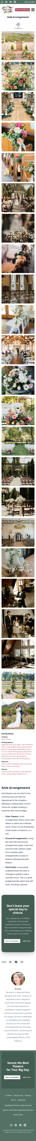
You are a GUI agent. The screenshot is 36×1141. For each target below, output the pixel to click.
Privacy (28, 1095)
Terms (13, 1100)
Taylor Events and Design (11, 766)
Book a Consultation (22, 9)
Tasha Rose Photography (21, 758)
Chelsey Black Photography (16, 747)
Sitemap (21, 1100)
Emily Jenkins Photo (24, 749)
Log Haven (16, 772)
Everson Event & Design (10, 764)
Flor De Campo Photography (12, 752)
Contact (8, 1095)
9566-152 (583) (29, 2)
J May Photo (27, 752)
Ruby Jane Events (26, 764)
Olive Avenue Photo (9, 756)
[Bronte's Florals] (8, 9)
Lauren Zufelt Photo (9, 754)
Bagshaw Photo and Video (11, 745)
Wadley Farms (22, 774)
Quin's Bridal (6, 739)
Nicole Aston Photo (24, 754)
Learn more (27, 941)
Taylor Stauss (27, 1132)
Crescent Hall (6, 772)
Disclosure (18, 1095)
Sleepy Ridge (11, 774)
